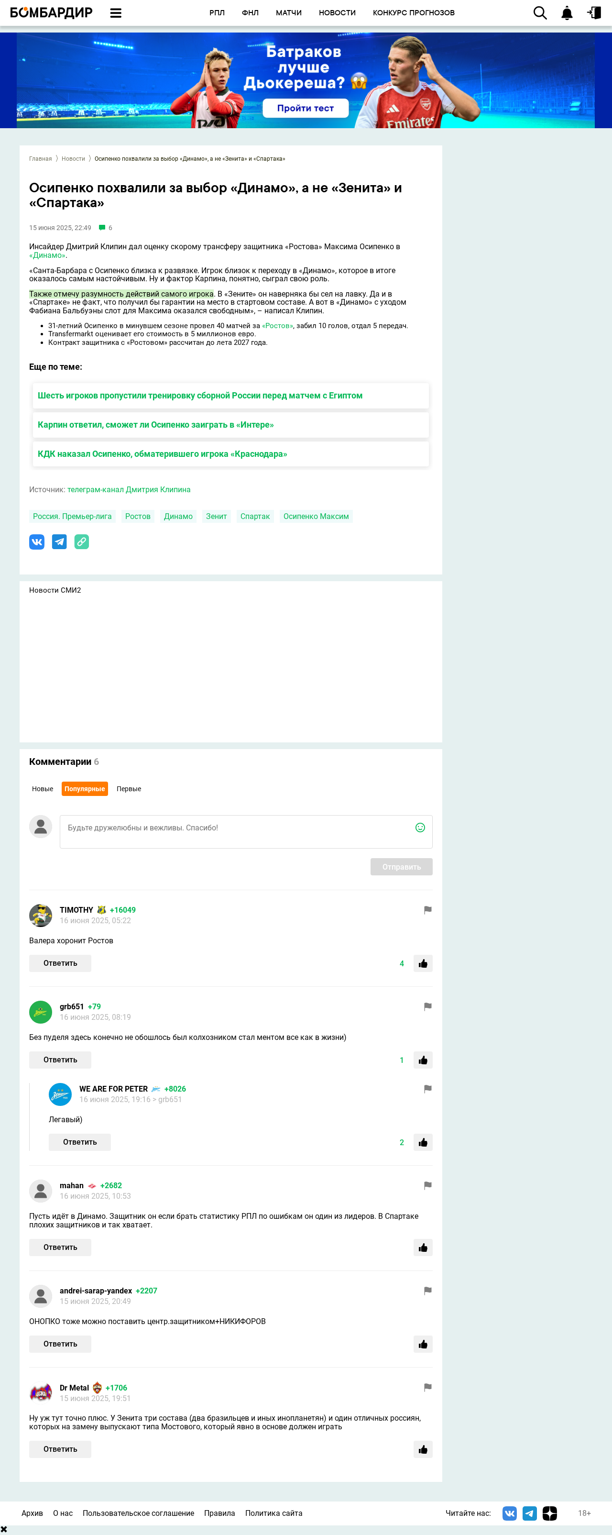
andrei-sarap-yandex (96, 1290)
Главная (40, 158)
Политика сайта (274, 1513)
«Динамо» (47, 255)
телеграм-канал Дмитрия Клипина (129, 489)
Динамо (178, 516)
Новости (73, 158)
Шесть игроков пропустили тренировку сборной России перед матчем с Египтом (200, 395)
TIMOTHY (76, 910)
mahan (72, 1185)
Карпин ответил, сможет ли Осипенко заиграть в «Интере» (156, 425)
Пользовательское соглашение (138, 1513)
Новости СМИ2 (55, 590)
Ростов (138, 516)
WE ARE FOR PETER (113, 1088)
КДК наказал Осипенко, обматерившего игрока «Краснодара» (162, 454)
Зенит (216, 516)
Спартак (255, 516)
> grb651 (167, 1099)
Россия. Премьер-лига (72, 516)
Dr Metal (74, 1387)
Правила (219, 1513)
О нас (63, 1513)
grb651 (72, 1006)
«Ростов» (277, 325)
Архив (32, 1513)
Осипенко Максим (316, 516)
